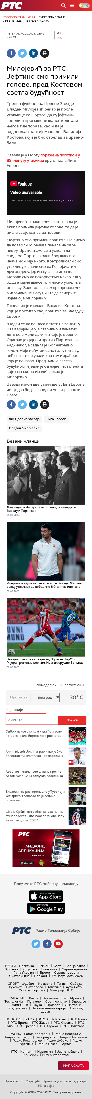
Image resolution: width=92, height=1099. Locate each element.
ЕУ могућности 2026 (67, 976)
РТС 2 (29, 1019)
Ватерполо (34, 987)
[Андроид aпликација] (46, 848)
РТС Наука (79, 1019)
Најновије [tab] (14, 709)
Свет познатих (56, 1001)
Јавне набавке (68, 1052)
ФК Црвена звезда (24, 419)
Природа (53, 1005)
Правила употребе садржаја (64, 1081)
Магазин (17, 998)
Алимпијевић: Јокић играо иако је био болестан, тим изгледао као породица (34, 753)
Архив (66, 1044)
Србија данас (75, 966)
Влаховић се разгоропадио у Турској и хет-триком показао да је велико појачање (35, 796)
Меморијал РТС (61, 990)
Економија (49, 969)
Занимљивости (54, 998)
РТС (14, 1052)
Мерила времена (74, 969)
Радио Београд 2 (68, 1034)
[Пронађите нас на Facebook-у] (47, 943)
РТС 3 (43, 1019)
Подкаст (40, 976)
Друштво (30, 969)
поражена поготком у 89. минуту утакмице (43, 158)
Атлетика (54, 987)
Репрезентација (37, 20)
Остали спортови (32, 990)
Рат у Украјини (24, 972)
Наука (37, 1005)
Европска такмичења (19, 17)
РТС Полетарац (74, 1026)
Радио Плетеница (73, 1037)
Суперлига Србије (52, 17)
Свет (57, 966)
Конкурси (30, 1055)
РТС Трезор (26, 1026)
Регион (43, 966)
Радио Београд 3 (18, 1037)
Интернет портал (55, 1055)
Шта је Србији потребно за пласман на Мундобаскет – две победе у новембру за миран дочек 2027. (35, 816)
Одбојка (76, 984)
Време (45, 972)
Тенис (61, 984)
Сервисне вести (66, 972)
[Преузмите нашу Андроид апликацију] (46, 908)
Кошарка (45, 984)
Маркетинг (45, 1052)
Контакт (26, 1052)
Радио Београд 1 (37, 1034)
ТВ (7, 1019)
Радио (15, 1034)
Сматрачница (19, 976)
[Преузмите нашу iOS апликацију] (46, 896)
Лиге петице (12, 20)
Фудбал (28, 984)
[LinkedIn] (33, 53)
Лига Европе (56, 419)
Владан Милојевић (24, 428)
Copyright (33, 1081)
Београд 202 (46, 1037)
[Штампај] (44, 53)
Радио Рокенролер (27, 1040)
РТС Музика (49, 1026)
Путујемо (34, 1001)
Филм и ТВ (20, 1005)
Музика (75, 998)
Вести (10, 966)
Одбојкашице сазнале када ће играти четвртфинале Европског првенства (34, 733)
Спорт (13, 984)
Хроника (12, 969)
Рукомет (15, 987)
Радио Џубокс (57, 1040)
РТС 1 (16, 1019)
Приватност (13, 1081)
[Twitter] (22, 53)
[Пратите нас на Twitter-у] (35, 943)
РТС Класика (63, 1023)
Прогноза (18, 697)
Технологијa (13, 1001)
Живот (33, 998)
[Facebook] (11, 53)
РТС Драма (19, 1023)
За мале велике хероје (49, 1008)
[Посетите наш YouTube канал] (58, 943)
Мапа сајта (73, 1066)
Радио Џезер (48, 1044)
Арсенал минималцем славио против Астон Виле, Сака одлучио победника (34, 774)
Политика (26, 966)
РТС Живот (40, 1023)
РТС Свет (59, 1019)
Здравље (79, 1001)
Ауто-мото (74, 987)
